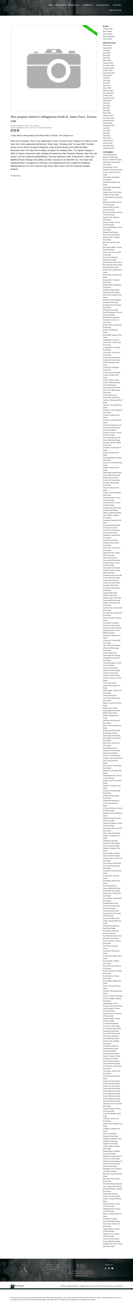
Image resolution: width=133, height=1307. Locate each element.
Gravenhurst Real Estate (111, 525)
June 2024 (106, 105)
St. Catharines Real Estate (112, 1028)
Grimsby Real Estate (110, 533)
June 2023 (106, 130)
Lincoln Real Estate (109, 683)
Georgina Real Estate (110, 510)
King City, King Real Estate (112, 628)
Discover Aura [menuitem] (102, 5)
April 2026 (106, 58)
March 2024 (107, 113)
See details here (66, 135)
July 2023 (106, 128)
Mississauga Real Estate (111, 730)
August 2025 (107, 75)
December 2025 (108, 65)
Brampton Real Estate (110, 310)
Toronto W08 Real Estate (111, 1099)
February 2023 (108, 140)
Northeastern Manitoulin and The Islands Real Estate (111, 803)
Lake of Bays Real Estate (111, 645)
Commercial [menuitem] (88, 5)
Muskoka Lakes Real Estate (112, 758)
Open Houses (107, 34)
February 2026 (108, 63)
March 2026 (107, 60)
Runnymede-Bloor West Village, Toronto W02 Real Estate (112, 921)
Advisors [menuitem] (117, 5)
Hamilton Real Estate (110, 540)
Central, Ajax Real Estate (111, 372)
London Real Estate (110, 695)
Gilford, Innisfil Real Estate (112, 513)
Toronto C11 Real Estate (111, 1086)
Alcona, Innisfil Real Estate (112, 160)
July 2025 (106, 78)
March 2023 (107, 138)
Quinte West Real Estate (111, 891)
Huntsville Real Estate (110, 585)
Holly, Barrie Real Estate (111, 568)
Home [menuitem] (50, 5)
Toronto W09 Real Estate (111, 1101)
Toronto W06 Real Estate (111, 1096)
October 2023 (107, 123)
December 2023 (108, 118)
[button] (105, 1268)
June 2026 (106, 53)
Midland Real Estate (110, 713)
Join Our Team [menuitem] (115, 10)
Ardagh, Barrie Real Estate (112, 192)
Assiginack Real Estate (111, 195)
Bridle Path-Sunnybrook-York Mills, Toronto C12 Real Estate (111, 320)
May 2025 (106, 83)
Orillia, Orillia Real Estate (111, 833)
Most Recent (107, 45)
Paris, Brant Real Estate (111, 846)
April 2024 (106, 110)
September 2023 (108, 125)
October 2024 (107, 95)
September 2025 (108, 73)
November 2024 (108, 93)
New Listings (107, 31)
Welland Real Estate (110, 1166)
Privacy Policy (96, 1286)
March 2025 (107, 88)
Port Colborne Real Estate (112, 863)
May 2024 (106, 108)
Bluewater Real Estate (110, 267)
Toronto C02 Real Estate (111, 1081)
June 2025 (106, 80)
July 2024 (106, 103)
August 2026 (107, 48)
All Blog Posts (108, 29)
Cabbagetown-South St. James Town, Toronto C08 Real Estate (34, 127)
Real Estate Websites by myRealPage (111, 1286)
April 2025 (106, 85)
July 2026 (106, 50)
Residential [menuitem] (73, 5)
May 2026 (106, 55)
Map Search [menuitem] (60, 5)
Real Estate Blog (109, 36)
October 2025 (107, 70)
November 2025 (108, 68)
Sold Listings (107, 39)
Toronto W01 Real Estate (111, 1088)
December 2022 (108, 145)
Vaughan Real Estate (110, 1144)
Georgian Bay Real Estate (112, 508)
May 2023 (106, 133)
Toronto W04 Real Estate (111, 1091)
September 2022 (108, 148)
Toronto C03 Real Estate (111, 1083)
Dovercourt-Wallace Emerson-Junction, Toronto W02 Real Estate (112, 432)
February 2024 (108, 115)
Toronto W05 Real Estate (111, 1094)
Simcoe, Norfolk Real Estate (112, 996)
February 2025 (108, 90)
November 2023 (108, 120)
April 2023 (106, 135)
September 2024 (108, 98)
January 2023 (107, 143)
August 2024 (107, 100)
